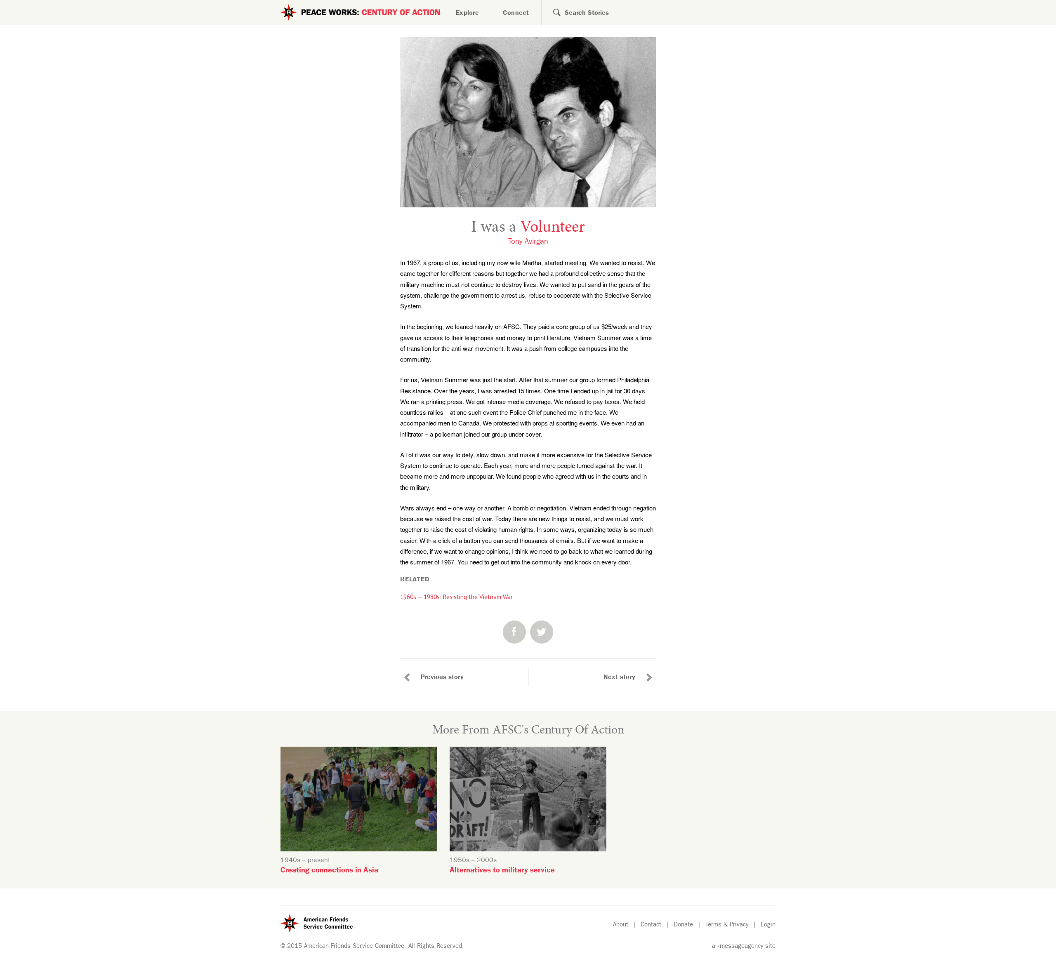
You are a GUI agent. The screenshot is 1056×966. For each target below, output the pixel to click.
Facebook (514, 632)
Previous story (442, 678)
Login (768, 925)
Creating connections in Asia (329, 871)
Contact (651, 925)
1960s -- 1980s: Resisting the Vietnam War (456, 597)
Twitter (541, 632)
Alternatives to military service (502, 871)
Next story (619, 678)
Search (551, 12)
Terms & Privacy (726, 925)
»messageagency (740, 947)
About (620, 925)
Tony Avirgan (528, 242)
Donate (683, 925)
